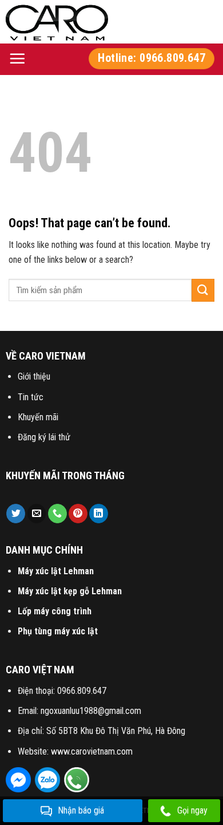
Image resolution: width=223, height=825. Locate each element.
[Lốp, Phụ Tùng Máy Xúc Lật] (57, 22)
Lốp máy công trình (54, 611)
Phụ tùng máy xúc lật (58, 631)
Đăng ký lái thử (44, 437)
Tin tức (30, 397)
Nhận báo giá (81, 810)
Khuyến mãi (38, 417)
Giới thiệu (34, 376)
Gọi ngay (192, 810)
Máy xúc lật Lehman (56, 571)
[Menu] (17, 58)
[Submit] (203, 290)
